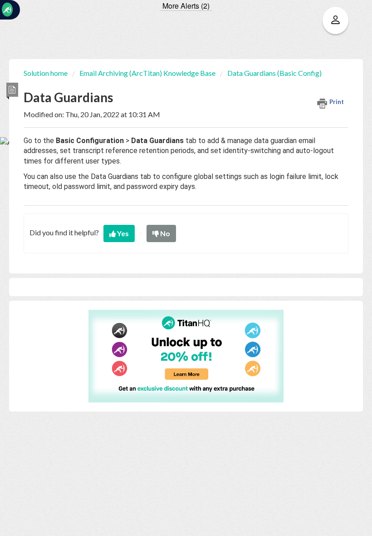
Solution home (46, 73)
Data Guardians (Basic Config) (274, 73)
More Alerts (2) (186, 6)
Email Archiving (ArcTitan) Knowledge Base (147, 73)
